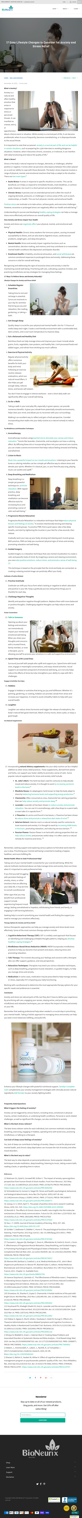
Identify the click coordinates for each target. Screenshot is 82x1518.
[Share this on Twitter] (30, 1377)
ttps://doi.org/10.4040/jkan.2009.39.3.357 (22, 1226)
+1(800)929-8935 (28, 2)
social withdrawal (63, 254)
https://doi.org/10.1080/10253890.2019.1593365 (43, 1207)
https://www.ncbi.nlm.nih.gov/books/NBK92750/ (24, 1274)
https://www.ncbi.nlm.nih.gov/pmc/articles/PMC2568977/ (28, 1200)
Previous (66, 78)
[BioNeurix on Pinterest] (44, 1484)
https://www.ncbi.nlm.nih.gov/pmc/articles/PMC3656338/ (28, 1188)
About (65, 9)
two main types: (19, 176)
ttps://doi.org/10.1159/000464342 (19, 1354)
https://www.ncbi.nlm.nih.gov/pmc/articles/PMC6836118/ (28, 1331)
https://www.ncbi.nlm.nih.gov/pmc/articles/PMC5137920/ (28, 1220)
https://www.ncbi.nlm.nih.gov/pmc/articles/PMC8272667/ (28, 1258)
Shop (54, 9)
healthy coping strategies (50, 212)
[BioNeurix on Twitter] (37, 1484)
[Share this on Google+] (46, 1377)
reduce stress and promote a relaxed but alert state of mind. (42, 818)
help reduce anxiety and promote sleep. (39, 801)
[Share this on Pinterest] (40, 1377)
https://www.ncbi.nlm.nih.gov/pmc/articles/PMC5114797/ (46, 1367)
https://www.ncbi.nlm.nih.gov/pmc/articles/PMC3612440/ (28, 1315)
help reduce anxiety (23, 835)
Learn (76, 9)
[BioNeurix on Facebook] (40, 1484)
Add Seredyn (19, 1093)
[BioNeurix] (7, 8)
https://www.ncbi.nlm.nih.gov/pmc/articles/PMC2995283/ (28, 1303)
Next (74, 78)
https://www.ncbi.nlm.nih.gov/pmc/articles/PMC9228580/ (28, 1290)
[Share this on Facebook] (35, 1377)
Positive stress (10, 204)
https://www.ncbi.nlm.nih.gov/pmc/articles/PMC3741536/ (28, 1239)
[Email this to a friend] (51, 1377)
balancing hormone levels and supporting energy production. (48, 794)
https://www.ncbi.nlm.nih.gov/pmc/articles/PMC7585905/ (46, 1344)
